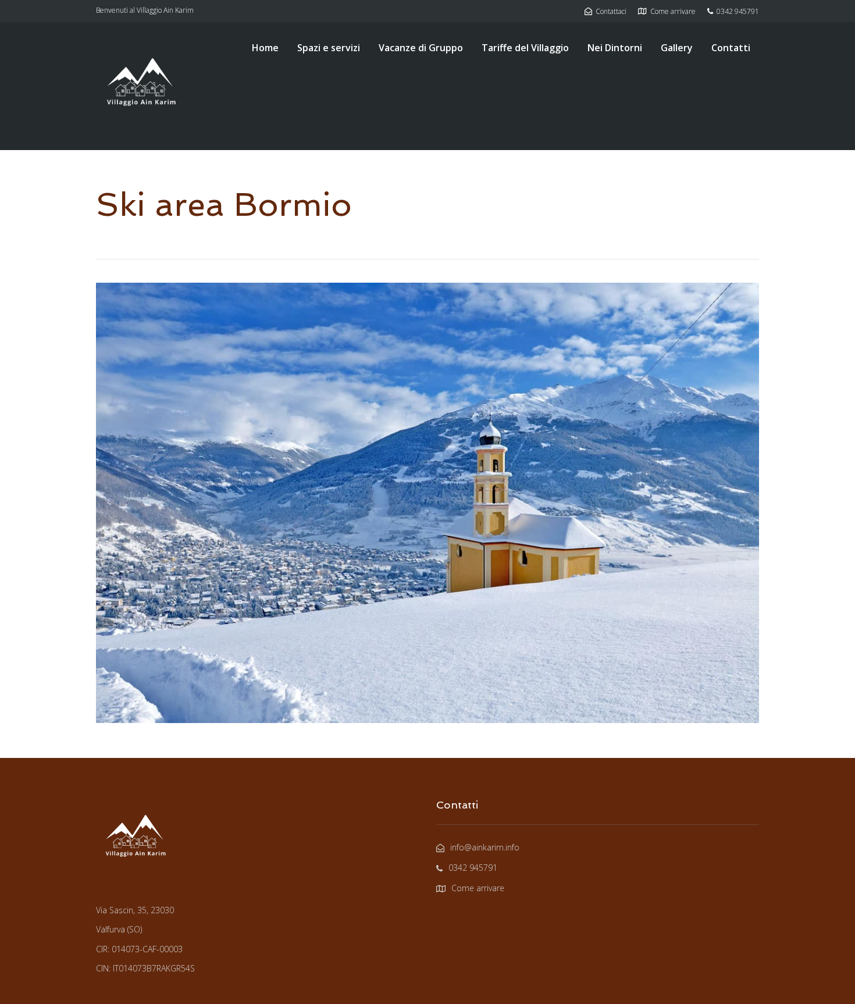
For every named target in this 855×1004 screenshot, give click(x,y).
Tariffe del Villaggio (525, 47)
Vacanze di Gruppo (421, 47)
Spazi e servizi (328, 47)
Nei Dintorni (614, 47)
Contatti (730, 47)
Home (265, 47)
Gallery (677, 47)
